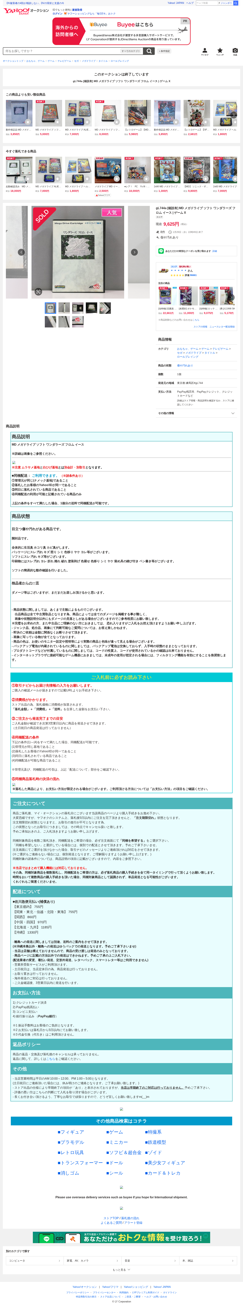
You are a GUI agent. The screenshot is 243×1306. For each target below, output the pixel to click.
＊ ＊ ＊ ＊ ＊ (178, 270)
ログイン (57, 13)
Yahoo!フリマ (110, 1286)
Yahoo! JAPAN (176, 3)
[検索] (235, 3)
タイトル (103, 61)
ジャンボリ (226, 3)
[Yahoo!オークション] (27, 9)
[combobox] (62, 51)
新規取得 (77, 9)
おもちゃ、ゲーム (35, 61)
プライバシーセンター (104, 1292)
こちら (196, 320)
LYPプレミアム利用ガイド (145, 1292)
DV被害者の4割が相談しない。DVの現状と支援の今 (35, 3)
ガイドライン (170, 1292)
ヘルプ (190, 3)
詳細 (214, 251)
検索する (149, 51)
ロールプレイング (120, 61)
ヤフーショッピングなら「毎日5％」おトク (91, 13)
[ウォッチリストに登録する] (28, 122)
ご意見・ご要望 (132, 1296)
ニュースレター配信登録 (222, 326)
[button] (196, 413)
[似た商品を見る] (38, 292)
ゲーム (51, 61)
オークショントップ (13, 61)
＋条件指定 (164, 51)
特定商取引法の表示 (86, 1296)
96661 (193, 275)
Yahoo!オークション (85, 1286)
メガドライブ (88, 61)
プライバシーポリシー (77, 1292)
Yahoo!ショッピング (136, 1286)
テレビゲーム (64, 61)
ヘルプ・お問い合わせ (155, 1296)
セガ (76, 61)
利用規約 (124, 1292)
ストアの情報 (200, 326)
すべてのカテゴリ (131, 51)
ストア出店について (110, 1296)
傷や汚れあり (185, 365)
